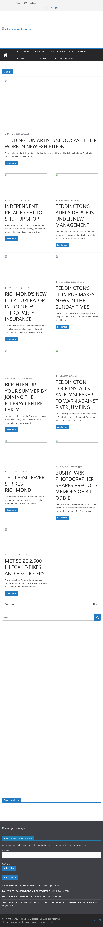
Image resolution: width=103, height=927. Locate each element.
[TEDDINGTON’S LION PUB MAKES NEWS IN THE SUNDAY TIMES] (77, 267)
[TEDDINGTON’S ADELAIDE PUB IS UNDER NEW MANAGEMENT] (77, 185)
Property (22, 58)
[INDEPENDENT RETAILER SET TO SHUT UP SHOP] (26, 185)
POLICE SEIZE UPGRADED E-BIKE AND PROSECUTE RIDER (27, 891)
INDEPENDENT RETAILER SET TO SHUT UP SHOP (23, 212)
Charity (82, 51)
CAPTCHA (6, 864)
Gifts (71, 51)
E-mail (5, 850)
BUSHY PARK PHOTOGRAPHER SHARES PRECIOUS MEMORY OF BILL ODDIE (76, 485)
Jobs (33, 58)
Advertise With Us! (64, 58)
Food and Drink (57, 51)
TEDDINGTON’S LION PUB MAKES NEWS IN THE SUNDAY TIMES (75, 297)
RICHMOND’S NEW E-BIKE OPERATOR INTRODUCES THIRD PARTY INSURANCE (26, 306)
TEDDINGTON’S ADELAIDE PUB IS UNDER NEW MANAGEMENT (75, 215)
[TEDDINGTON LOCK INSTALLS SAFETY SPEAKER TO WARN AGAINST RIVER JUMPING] (77, 361)
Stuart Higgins (28, 134)
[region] (67, 29)
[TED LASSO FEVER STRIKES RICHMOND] (26, 454)
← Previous (8, 604)
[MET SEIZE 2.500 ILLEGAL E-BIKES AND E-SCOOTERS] (26, 540)
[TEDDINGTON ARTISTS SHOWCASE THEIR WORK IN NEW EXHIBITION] (51, 105)
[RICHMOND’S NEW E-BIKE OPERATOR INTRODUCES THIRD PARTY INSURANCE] (26, 270)
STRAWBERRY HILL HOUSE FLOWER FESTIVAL (22, 885)
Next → (97, 604)
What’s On (39, 51)
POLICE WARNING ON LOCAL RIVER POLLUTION (23, 896)
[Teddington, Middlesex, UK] (5, 55)
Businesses (45, 58)
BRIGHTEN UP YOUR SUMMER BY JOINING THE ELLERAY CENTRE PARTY (26, 397)
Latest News (23, 51)
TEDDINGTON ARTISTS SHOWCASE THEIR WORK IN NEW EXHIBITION (51, 143)
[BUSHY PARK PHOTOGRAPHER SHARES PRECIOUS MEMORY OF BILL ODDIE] (77, 452)
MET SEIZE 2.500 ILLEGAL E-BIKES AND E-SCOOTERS (25, 567)
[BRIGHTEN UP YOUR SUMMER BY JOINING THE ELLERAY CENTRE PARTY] (26, 362)
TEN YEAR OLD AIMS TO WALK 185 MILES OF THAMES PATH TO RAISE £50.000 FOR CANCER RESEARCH (48, 902)
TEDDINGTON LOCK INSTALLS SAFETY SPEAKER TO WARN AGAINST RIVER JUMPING (77, 394)
